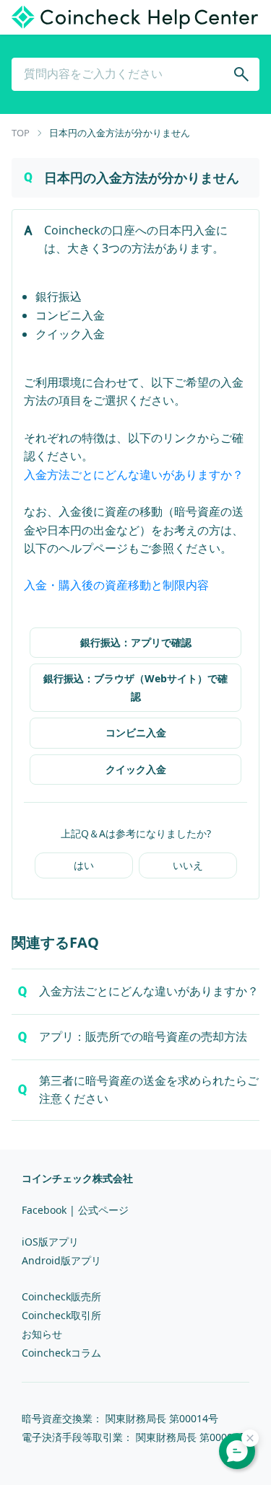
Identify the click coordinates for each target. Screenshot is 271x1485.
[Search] (241, 74)
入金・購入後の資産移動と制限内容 (116, 585)
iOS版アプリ (50, 1241)
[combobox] (135, 74)
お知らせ (42, 1334)
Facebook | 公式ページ (75, 1210)
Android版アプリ (61, 1260)
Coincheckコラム (61, 1353)
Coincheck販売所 (61, 1296)
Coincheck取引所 (61, 1315)
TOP (21, 132)
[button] (135, 991)
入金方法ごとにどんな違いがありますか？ (134, 474)
